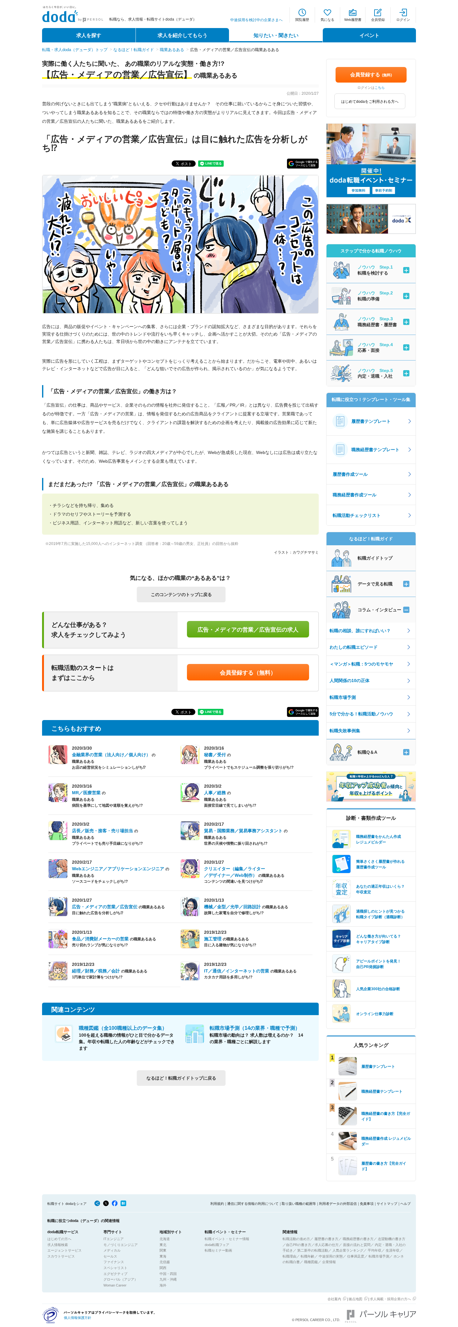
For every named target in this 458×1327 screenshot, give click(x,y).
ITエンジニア (113, 1239)
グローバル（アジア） (120, 1279)
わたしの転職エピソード (354, 647)
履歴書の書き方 (326, 1239)
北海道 (165, 1239)
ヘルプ (405, 1203)
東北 (163, 1245)
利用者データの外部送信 (338, 1203)
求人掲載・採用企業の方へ (390, 1299)
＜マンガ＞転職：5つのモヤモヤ (361, 663)
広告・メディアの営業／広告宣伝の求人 (248, 630)
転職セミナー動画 (218, 1250)
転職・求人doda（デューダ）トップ (74, 49)
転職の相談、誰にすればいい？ (360, 630)
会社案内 (334, 1299)
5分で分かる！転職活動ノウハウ (361, 713)
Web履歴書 (352, 19)
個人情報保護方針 (77, 1318)
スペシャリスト (115, 1268)
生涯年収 (392, 1250)
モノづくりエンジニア (120, 1245)
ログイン (403, 19)
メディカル (112, 1250)
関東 (163, 1250)
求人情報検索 (57, 1245)
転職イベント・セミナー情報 (227, 1239)
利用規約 (217, 1203)
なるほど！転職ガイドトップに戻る (181, 1078)
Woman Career (114, 1285)
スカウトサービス (61, 1256)
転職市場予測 (343, 697)
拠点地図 (355, 1299)
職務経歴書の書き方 (358, 1239)
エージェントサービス (64, 1250)
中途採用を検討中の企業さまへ (256, 20)
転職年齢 (307, 1256)
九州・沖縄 (168, 1279)
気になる (327, 19)
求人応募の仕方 (327, 1245)
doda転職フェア (217, 1245)
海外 (163, 1285)
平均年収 (374, 1250)
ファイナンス (113, 1262)
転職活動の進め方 (296, 1239)
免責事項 (367, 1203)
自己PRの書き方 (298, 1245)
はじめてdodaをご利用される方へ (369, 101)
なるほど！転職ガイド (133, 49)
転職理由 (289, 1256)
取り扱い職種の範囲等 (299, 1203)
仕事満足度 (355, 1256)
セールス (110, 1256)
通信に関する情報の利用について (253, 1203)
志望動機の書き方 (391, 1239)
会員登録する (371, 74)
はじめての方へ (59, 1239)
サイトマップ (387, 1203)
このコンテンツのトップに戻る (181, 594)
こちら (380, 87)
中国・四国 (168, 1274)
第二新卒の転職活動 (312, 1250)
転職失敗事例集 (345, 730)
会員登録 (378, 19)
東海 (163, 1256)
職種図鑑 (311, 1262)
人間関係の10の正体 (350, 680)
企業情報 (329, 1262)
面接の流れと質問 (356, 1245)
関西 (163, 1268)
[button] (303, 164)
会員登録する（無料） (248, 673)
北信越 (165, 1262)
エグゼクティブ (115, 1274)
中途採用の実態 (331, 1256)
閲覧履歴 (302, 19)
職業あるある (172, 49)
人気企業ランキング (347, 1250)
